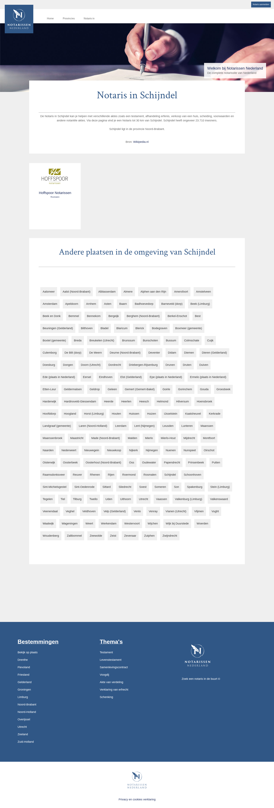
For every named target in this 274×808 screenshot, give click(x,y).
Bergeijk (113, 316)
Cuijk (210, 340)
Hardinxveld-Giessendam (80, 401)
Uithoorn (125, 499)
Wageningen (70, 523)
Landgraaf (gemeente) (57, 425)
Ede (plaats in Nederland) (59, 377)
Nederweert (69, 450)
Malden (132, 438)
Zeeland (23, 734)
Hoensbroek (204, 401)
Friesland (23, 674)
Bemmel (73, 316)
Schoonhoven (192, 474)
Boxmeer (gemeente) (188, 328)
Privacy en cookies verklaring (137, 799)
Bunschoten (150, 340)
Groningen (24, 689)
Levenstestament (110, 659)
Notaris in (89, 18)
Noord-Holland (27, 712)
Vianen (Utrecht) (176, 511)
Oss (131, 462)
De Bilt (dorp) (73, 352)
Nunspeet (190, 450)
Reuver (77, 474)
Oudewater (149, 462)
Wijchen (153, 523)
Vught (215, 511)
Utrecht (143, 499)
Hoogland (70, 413)
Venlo (137, 511)
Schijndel (170, 474)
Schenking (106, 697)
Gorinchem (185, 389)
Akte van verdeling (111, 682)
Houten (116, 413)
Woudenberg (51, 535)
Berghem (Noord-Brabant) (143, 316)
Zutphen (149, 535)
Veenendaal (50, 511)
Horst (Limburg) (94, 413)
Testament (106, 652)
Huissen (134, 413)
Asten (107, 303)
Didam (172, 352)
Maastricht (76, 438)
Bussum (171, 340)
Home (50, 18)
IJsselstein (170, 413)
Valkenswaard (219, 499)
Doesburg (49, 364)
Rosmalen (150, 474)
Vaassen (161, 499)
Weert (89, 523)
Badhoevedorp (144, 303)
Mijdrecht (189, 438)
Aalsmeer (49, 291)
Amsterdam (50, 303)
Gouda (204, 389)
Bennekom (94, 316)
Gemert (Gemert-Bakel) (140, 389)
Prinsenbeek (196, 462)
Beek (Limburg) (200, 303)
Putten (216, 462)
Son (176, 486)
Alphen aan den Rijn (153, 291)
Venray (153, 511)
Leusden (168, 425)
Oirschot (209, 450)
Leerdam (120, 425)
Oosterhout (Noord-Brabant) (103, 462)
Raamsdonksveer (54, 474)
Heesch (144, 401)
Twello (93, 499)
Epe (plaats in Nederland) (166, 377)
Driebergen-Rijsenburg (143, 364)
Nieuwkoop (114, 450)
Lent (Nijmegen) (144, 425)
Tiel (63, 499)
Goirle (166, 389)
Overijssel (24, 719)
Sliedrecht (125, 486)
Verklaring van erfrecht (114, 689)
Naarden (48, 450)
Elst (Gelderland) (131, 377)
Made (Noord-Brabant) (105, 438)
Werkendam (108, 523)
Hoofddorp (49, 413)
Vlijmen (199, 511)
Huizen (151, 413)
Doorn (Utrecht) (91, 364)
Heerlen (126, 401)
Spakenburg (194, 486)
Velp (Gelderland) (115, 511)
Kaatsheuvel (193, 413)
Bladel (104, 328)
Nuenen (171, 450)
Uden (108, 499)
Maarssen (207, 425)
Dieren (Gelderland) (214, 352)
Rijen (111, 474)
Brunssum (128, 340)
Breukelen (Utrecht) (101, 340)
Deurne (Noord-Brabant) (125, 352)
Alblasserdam (107, 291)
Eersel (87, 377)
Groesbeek (223, 389)
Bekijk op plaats (28, 652)
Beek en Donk (52, 316)
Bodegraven (159, 328)
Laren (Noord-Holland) (93, 425)
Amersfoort (181, 291)
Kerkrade (214, 413)
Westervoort (132, 523)
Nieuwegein (91, 450)
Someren (160, 486)
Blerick (139, 328)
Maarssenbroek (52, 438)
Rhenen (95, 474)
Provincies (69, 18)
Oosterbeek (70, 462)
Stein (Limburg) (220, 486)
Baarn (123, 303)
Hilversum (182, 401)
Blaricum (121, 328)
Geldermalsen (73, 389)
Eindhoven (105, 377)
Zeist (113, 535)
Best (198, 316)
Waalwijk (48, 523)
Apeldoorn (71, 303)
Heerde (108, 401)
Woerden (202, 523)
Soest (143, 486)
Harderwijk (49, 401)
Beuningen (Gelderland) (58, 328)
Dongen (68, 364)
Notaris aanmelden (261, 4)
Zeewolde (96, 535)
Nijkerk (133, 450)
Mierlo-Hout (168, 438)
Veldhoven (89, 511)
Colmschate (191, 340)
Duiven (203, 364)
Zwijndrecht (170, 535)
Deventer (154, 352)
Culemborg (50, 352)
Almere (128, 291)
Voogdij (104, 674)
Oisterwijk (49, 462)
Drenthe (23, 659)
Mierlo (149, 438)
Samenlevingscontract (114, 667)
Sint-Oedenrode (84, 486)
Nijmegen (152, 450)
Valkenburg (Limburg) (188, 499)
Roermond (129, 474)
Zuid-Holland (26, 741)
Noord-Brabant (27, 704)
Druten (187, 364)
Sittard (106, 486)
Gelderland (25, 682)
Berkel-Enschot (177, 316)
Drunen (170, 364)
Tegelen (48, 499)
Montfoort (209, 438)
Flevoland (24, 667)
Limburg (23, 697)
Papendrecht (172, 462)
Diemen (189, 352)
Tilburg (77, 499)
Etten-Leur (49, 389)
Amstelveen (203, 291)
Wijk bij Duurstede (177, 523)
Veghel (70, 511)
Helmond (162, 401)
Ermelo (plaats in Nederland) (208, 377)
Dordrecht (114, 364)
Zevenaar (130, 535)
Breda (78, 340)
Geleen (112, 389)
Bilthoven (87, 328)
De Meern (95, 352)
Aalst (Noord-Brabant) (76, 291)
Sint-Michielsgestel (54, 486)
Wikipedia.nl (141, 141)
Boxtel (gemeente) (54, 340)
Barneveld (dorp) (172, 303)
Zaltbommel (74, 535)
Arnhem (91, 303)
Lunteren (187, 425)
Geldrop (95, 389)
